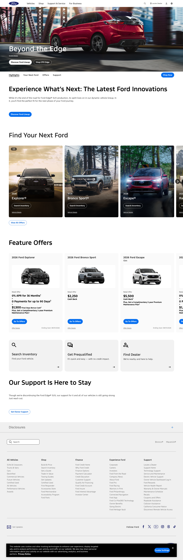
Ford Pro (113, 482)
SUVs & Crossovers (14, 465)
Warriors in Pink (116, 488)
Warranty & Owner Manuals (155, 488)
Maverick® (171, 442)
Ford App (113, 497)
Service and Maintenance (154, 474)
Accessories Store (48, 488)
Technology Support (152, 471)
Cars (9, 471)
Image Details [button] (13, 56)
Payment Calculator (83, 474)
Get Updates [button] (46, 480)
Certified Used (13, 482)
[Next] (177, 181)
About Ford (114, 480)
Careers (113, 468)
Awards (10, 491)
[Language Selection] (171, 3)
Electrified (11, 474)
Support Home (150, 468)
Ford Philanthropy (117, 491)
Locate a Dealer (150, 465)
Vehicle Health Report (153, 485)
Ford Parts (45, 497)
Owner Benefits (116, 503)
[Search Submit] (145, 3)
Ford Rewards (149, 482)
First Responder (47, 485)
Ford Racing (115, 485)
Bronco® (159, 442)
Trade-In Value (47, 474)
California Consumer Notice (155, 506)
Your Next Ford (30, 75)
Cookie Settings (162, 550)
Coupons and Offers (152, 497)
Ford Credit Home (82, 465)
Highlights (14, 75)
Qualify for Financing (84, 482)
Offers (45, 75)
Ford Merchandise (48, 491)
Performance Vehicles (16, 488)
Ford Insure (80, 488)
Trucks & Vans (13, 468)
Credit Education (82, 477)
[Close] (173, 550)
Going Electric (115, 506)
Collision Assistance (152, 503)
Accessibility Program (50, 494)
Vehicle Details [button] (16, 212)
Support (57, 75)
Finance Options (82, 471)
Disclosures (17, 427)
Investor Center (81, 494)
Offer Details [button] (16, 328)
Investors (113, 471)
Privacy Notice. (24, 554)
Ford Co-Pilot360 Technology (122, 500)
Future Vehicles (13, 480)
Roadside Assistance (152, 500)
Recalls (147, 494)
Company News (116, 477)
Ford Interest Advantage (85, 491)
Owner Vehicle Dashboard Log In (157, 480)
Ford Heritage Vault (118, 509)
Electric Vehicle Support (153, 477)
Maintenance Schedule (153, 491)
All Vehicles (12, 485)
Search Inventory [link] (48, 468)
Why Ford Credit (82, 468)
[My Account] (166, 3)
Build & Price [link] (46, 465)
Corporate (114, 465)
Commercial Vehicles (15, 477)
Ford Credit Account (83, 485)
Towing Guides (47, 477)
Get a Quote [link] (46, 471)
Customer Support (83, 480)
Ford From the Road (118, 474)
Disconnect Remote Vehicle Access (158, 509)
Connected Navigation (119, 494)
